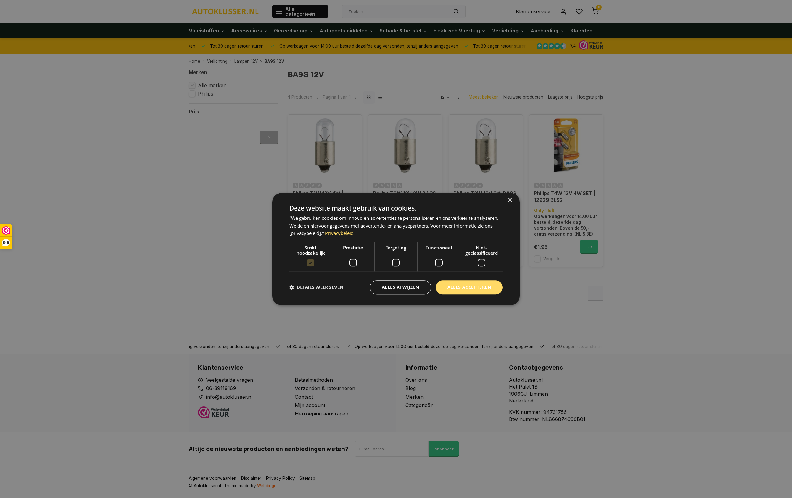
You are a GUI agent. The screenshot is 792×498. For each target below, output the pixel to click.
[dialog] (396, 249)
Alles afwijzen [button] (400, 287)
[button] (316, 287)
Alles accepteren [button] (469, 287)
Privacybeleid (339, 233)
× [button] (509, 200)
